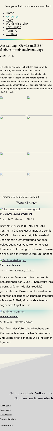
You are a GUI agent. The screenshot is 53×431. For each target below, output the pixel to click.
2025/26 (29, 219)
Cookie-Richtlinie (8, 419)
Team (9, 20)
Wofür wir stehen (18, 23)
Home (10, 13)
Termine (11, 30)
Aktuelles (12, 16)
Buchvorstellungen (10, 265)
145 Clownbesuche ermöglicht (16, 214)
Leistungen (13, 27)
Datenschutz (6, 414)
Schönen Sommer (9, 316)
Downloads (5, 405)
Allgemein (19, 219)
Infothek (11, 34)
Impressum (5, 410)
